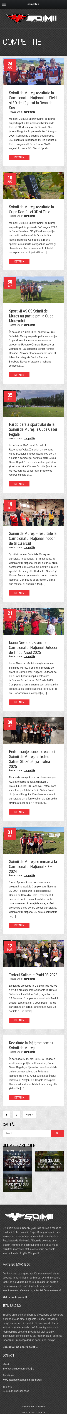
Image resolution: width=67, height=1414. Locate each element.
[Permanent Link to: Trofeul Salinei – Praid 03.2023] (33, 953)
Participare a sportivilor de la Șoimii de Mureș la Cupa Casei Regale (33, 429)
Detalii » (19, 157)
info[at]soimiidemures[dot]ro (18, 1368)
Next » (29, 1114)
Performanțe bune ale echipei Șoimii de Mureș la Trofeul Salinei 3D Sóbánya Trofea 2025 (32, 759)
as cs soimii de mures (33, 1406)
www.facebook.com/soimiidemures (22, 1379)
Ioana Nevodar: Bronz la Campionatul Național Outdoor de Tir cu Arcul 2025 (33, 647)
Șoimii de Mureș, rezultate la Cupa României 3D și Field (31, 209)
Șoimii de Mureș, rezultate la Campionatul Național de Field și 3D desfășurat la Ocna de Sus (33, 100)
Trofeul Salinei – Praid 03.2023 (33, 974)
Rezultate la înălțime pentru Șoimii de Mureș (31, 1045)
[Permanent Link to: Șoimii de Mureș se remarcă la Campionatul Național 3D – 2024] (33, 840)
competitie (29, 111)
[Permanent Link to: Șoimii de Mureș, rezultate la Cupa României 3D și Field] (33, 185)
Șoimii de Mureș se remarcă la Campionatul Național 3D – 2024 (33, 866)
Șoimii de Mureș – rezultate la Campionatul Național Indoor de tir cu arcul (32, 538)
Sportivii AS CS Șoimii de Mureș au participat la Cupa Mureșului (31, 316)
